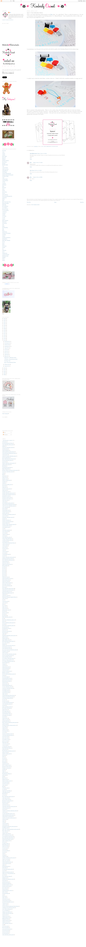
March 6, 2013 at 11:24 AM (36, 170)
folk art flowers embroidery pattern (8, 625)
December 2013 (7, 341)
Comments (6, 434)
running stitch (4, 803)
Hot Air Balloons (5, 206)
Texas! (3, 251)
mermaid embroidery (5, 721)
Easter (3, 189)
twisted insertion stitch (6, 900)
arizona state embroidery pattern (7, 447)
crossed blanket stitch (6, 554)
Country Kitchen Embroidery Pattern (8, 542)
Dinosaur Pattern (5, 565)
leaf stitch (4, 705)
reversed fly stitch (5, 788)
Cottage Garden (5, 179)
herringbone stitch (5, 651)
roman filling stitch (5, 792)
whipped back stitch (5, 916)
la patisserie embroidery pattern (7, 688)
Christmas (4, 518)
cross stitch (4, 552)
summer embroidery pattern (7, 862)
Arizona (3, 153)
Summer (3, 247)
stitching (3, 855)
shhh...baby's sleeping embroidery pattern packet (10, 829)
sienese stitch (4, 832)
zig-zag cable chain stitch (6, 929)
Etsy (52, 14)
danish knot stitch (5, 562)
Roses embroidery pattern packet (7, 796)
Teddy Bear (4, 250)
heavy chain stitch (5, 642)
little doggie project (5, 711)
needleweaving (4, 729)
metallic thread (4, 723)
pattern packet (4, 749)
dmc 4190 (4, 572)
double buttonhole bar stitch (7, 578)
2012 (5, 368)
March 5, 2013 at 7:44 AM (37, 162)
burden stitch (4, 490)
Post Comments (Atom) (35, 204)
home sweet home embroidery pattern (8, 654)
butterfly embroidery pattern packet (8, 493)
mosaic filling (4, 726)
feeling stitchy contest (6, 609)
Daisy (3, 186)
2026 (5, 318)
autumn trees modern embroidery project (9, 456)
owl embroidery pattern (6, 746)
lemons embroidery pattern (6, 706)
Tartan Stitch (4, 867)
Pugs (3, 229)
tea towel (3, 870)
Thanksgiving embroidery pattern (8, 879)
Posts (5, 432)
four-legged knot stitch (6, 628)
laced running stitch (5, 692)
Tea (3, 248)
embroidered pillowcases (6, 591)
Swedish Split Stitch (5, 866)
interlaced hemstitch (5, 668)
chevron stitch (4, 515)
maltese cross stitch (5, 719)
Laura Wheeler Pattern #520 (7, 698)
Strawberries (4, 246)
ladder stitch (4, 694)
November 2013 (7, 343)
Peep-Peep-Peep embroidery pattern (8, 751)
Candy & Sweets (5, 167)
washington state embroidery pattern (8, 907)
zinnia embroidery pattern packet (8, 934)
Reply (31, 159)
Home (55, 202)
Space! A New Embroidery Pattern (35, 12)
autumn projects (5, 454)
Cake (3, 166)
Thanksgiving (4, 253)
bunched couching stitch (6, 488)
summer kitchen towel (6, 863)
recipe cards (4, 785)
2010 (5, 371)
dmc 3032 (4, 567)
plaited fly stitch (5, 763)
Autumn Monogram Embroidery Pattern (9, 453)
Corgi (3, 177)
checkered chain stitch (6, 511)
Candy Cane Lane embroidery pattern (8, 505)
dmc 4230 (4, 575)
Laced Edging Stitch (5, 691)
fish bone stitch (4, 612)
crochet (3, 550)
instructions (4, 665)
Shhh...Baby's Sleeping (6, 240)
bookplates (4, 481)
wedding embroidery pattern (7, 913)
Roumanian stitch (5, 802)
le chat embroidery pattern (6, 703)
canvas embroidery (5, 507)
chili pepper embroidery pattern (7, 517)
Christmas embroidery (6, 520)
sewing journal (4, 823)
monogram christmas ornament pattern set (9, 725)
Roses (3, 230)
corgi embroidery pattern (6, 537)
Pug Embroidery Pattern (6, 773)
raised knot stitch (5, 783)
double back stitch (5, 577)
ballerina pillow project (6, 464)
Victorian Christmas (5, 254)
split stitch (4, 842)
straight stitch (4, 856)
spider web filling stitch (6, 840)
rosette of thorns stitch (6, 799)
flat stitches (4, 615)
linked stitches (4, 709)
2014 (5, 338)
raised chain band (5, 782)
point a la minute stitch (6, 765)
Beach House (4, 162)
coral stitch (4, 535)
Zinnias (3, 260)
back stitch (4, 461)
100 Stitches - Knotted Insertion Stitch (10, 359)
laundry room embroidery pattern (8, 696)
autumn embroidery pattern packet (8, 451)
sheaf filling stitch (5, 827)
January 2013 (7, 366)
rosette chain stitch (5, 798)
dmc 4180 (4, 571)
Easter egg (4, 587)
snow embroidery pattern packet (7, 836)
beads (3, 473)
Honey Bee (4, 204)
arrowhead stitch (5, 448)
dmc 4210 (4, 574)
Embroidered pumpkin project (7, 592)
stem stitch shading (5, 850)
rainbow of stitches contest (6, 780)
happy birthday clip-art (6, 639)
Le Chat (3, 217)
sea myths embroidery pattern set (7, 813)
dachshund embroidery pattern (7, 558)
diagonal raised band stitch (7, 564)
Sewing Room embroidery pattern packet (9, 826)
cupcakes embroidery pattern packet (8, 557)
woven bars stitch (5, 926)
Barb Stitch (4, 466)
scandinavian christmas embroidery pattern (9, 810)
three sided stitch (5, 887)
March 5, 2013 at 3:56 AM (42, 153)
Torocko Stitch (4, 889)
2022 (5, 325)
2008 (5, 374)
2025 (5, 320)
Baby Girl (4, 157)
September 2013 (7, 346)
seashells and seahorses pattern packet (8, 817)
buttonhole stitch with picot (7, 498)
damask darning (5, 561)
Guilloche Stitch (5, 638)
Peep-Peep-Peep (5, 227)
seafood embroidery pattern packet (8, 815)
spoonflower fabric (5, 843)
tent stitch (4, 874)
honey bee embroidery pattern (7, 655)
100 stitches (4, 441)
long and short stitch (5, 712)
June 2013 (6, 351)
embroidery (4, 594)
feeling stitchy (4, 608)
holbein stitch (4, 652)
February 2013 (7, 364)
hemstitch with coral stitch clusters (8, 645)
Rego (3, 786)
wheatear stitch (4, 914)
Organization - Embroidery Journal (10, 357)
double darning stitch (6, 580)
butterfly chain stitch (5, 491)
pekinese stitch (4, 752)
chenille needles (5, 513)
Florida (3, 190)
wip (3, 924)
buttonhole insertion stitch (6, 497)
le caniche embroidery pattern (7, 702)
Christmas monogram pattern (7, 521)
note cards (4, 732)
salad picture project (5, 807)
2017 (5, 333)
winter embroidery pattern (6, 923)
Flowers (3, 193)
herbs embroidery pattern (6, 648)
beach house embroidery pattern (7, 471)
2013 (5, 340)
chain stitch (4, 508)
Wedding (3, 257)
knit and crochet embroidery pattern (8, 674)
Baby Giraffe (4, 156)
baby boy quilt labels (6, 457)
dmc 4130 (4, 570)
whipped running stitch (6, 920)
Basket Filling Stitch (5, 468)
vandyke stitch (4, 904)
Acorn (3, 152)
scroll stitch (4, 812)
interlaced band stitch (6, 666)
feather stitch (4, 607)
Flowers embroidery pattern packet (8, 622)
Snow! (3, 243)
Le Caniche (4, 216)
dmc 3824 (4, 568)
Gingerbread (4, 197)
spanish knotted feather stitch (7, 839)
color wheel (4, 533)
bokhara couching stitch (6, 480)
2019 (5, 330)
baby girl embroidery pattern (7, 460)
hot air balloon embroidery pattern (8, 658)
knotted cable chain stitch (6, 679)
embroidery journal (5, 595)
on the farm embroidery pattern (7, 735)
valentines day (4, 903)
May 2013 (6, 352)
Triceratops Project (5, 893)
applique (3, 446)
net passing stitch (5, 731)
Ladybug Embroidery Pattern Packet (8, 695)
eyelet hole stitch (5, 601)
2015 (5, 336)
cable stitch (4, 501)
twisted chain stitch (5, 899)
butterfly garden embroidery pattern (8, 494)
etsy (42, 146)
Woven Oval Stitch (5, 927)
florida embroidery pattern (6, 617)
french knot (4, 629)
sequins (3, 820)
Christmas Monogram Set (6, 173)
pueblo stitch (4, 772)
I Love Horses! (4, 207)
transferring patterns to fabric (7, 890)
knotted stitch (4, 682)
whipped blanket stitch (6, 917)
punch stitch (4, 775)
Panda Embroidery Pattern (6, 748)
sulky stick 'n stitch (5, 860)
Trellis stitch (4, 892)
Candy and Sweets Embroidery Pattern (8, 504)
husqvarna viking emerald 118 (7, 659)
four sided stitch (5, 627)
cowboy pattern (5, 545)
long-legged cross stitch (6, 715)
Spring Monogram (5, 844)
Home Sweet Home (5, 203)
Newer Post (29, 202)
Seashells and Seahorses (6, 237)
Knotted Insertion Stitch (6, 681)
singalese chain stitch (6, 833)
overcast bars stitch (5, 743)
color (3, 528)
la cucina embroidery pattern (7, 686)
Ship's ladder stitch (5, 830)
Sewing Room (4, 238)
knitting (3, 675)
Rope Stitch (4, 793)
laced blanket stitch (5, 689)
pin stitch (4, 758)
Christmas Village (5, 176)
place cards (4, 760)
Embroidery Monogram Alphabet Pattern (9, 597)
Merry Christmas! (5, 220)
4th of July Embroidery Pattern (7, 443)
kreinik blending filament (6, 685)
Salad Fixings (4, 231)
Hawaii (3, 199)
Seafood (3, 236)
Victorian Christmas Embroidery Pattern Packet (10, 906)
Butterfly (3, 163)
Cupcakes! (4, 183)
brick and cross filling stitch (7, 484)
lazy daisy (4, 699)
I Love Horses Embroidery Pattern (8, 661)
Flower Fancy (4, 191)
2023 (5, 323)
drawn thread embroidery (6, 585)
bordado (3, 483)
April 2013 (7, 354)
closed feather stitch (5, 527)
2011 (5, 369)
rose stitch (4, 795)
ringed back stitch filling (6, 790)
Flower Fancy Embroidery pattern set (8, 619)
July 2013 (6, 349)
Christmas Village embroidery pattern (8, 524)
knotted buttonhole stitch (6, 678)
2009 (5, 373)
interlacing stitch (5, 669)
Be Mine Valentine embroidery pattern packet (10, 470)
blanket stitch (4, 477)
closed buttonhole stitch (6, 525)
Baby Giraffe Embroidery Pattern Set (8, 458)
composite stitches (5, 534)
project (3, 770)
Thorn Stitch (4, 880)
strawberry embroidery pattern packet (8, 857)
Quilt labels (4, 778)
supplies (3, 864)
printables (4, 769)
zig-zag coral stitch (5, 931)
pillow (3, 756)
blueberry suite (4, 478)
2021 (5, 327)
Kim (30, 162)
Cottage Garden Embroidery (7, 538)
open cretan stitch (5, 738)
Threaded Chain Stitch (6, 883)
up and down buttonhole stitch (7, 901)
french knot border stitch (6, 631)
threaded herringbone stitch (7, 884)
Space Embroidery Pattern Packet (51, 146)
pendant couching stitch (6, 753)
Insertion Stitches (5, 662)
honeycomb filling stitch (6, 656)
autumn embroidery (5, 450)
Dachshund (4, 184)
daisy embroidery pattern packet (7, 560)
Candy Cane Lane (5, 169)
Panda (3, 226)
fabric (3, 604)
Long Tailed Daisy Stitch (6, 713)
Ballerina (3, 159)
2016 (5, 335)
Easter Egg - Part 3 (7, 360)
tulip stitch (4, 896)
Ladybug (3, 213)
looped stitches (4, 718)
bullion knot (4, 487)
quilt (3, 776)
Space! (3, 244)
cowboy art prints (5, 544)
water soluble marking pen (6, 909)
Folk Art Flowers (5, 194)
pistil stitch (4, 759)
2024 (5, 322)
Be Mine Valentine (5, 160)
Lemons (3, 219)
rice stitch (4, 789)
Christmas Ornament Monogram (7, 174)
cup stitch (4, 555)
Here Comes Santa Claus (6, 201)
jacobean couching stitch (6, 671)
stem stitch (4, 849)
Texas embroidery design (6, 876)
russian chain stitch (5, 805)
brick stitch (4, 485)
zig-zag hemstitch (5, 933)
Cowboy (3, 181)
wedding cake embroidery (6, 911)
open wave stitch (5, 741)
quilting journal (5, 779)
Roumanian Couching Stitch (7, 800)
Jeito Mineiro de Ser (33, 153)
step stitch (4, 852)
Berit (3, 474)
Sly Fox (3, 241)
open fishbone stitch (5, 739)
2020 (5, 328)
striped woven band (5, 859)
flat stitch (3, 614)
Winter (3, 258)
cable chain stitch (5, 500)
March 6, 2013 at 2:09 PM (37, 177)
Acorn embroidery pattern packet (8, 444)
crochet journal (4, 551)
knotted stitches (5, 684)
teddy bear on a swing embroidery (8, 873)
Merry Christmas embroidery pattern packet (9, 722)
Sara (31, 170)
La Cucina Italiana (5, 210)
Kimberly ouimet (5, 672)
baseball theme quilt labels (6, 467)
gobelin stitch (4, 637)
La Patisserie (4, 211)
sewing (3, 822)
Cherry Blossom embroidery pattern (8, 514)
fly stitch (3, 624)
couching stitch (5, 541)
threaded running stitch (6, 886)
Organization (4, 742)
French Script (4, 632)
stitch (3, 853)
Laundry (3, 214)
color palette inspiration (6, 530)
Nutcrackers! (4, 221)
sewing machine (5, 825)
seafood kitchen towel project (7, 816)
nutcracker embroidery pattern (7, 733)
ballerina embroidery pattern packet (8, 463)
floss (3, 618)
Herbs (3, 200)
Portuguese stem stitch (6, 768)
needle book (4, 728)
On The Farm (4, 223)
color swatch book (5, 531)
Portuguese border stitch (6, 766)
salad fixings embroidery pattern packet (9, 806)
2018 (5, 331)
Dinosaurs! (4, 187)
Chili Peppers (4, 172)
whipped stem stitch (5, 921)
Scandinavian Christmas (6, 233)
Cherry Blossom (5, 170)
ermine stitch (4, 598)
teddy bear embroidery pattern (7, 872)
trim (3, 894)
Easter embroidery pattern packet (8, 588)
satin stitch (4, 809)
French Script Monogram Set (7, 196)
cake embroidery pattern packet (7, 503)
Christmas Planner (5, 523)
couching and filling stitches (7, 540)
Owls (3, 224)
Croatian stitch (4, 548)
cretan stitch (4, 547)
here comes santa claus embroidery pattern (9, 649)
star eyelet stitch (5, 847)
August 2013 (7, 347)
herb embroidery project (6, 646)
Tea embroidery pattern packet (7, 869)
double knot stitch (5, 581)
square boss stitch (5, 846)
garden (3, 634)
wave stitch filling (5, 910)
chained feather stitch (6, 510)
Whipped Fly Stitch (5, 919)
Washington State (5, 256)
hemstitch (4, 644)
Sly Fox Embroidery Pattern (7, 835)
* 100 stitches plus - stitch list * (7, 440)
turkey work (4, 897)
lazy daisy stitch (5, 701)
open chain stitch (5, 736)
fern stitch (4, 611)
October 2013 (7, 344)
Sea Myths (4, 234)
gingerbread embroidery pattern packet (9, 635)
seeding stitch (4, 819)
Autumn (3, 154)
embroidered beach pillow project (8, 590)
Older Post (82, 202)
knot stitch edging (5, 676)
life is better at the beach (6, 708)
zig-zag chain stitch (5, 930)
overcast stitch (4, 745)
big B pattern (4, 476)
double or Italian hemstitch (7, 582)
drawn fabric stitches (5, 584)
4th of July (4, 150)
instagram (4, 664)
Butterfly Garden (5, 164)
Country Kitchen (5, 180)
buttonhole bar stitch (5, 496)
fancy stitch (4, 605)
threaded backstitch (5, 882)
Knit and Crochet (5, 209)
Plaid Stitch (4, 762)
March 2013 (7, 356)
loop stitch (4, 716)
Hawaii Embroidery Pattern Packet (8, 641)
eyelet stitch (4, 602)
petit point (4, 755)
